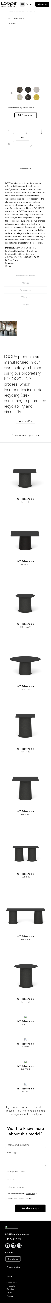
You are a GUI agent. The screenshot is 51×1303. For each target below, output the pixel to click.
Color (11, 93)
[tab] (25, 168)
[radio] (19, 89)
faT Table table (25, 498)
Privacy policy (13, 1267)
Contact (10, 1296)
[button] (22, 4)
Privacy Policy (30, 1194)
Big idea (10, 1289)
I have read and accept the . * (22, 1194)
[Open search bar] (27, 4)
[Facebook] (7, 1245)
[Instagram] (19, 1245)
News (9, 1292)
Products (22, 11)
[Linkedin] (13, 1245)
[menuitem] (31, 4)
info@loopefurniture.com (17, 1234)
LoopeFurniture (14, 11)
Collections (12, 1282)
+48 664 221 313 (13, 1239)
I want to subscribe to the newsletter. (20, 1199)
